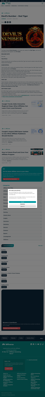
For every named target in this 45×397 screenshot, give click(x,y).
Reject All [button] (22, 206)
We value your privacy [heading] (14, 190)
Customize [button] (22, 204)
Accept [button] (22, 202)
